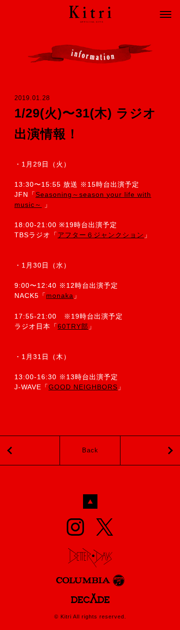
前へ (150, 450)
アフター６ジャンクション (101, 235)
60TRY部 (73, 326)
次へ (30, 450)
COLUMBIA (90, 580)
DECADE (90, 598)
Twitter (104, 527)
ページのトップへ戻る (90, 501)
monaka (59, 295)
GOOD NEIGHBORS (83, 387)
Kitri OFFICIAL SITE (90, 14)
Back (90, 450)
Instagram (75, 527)
